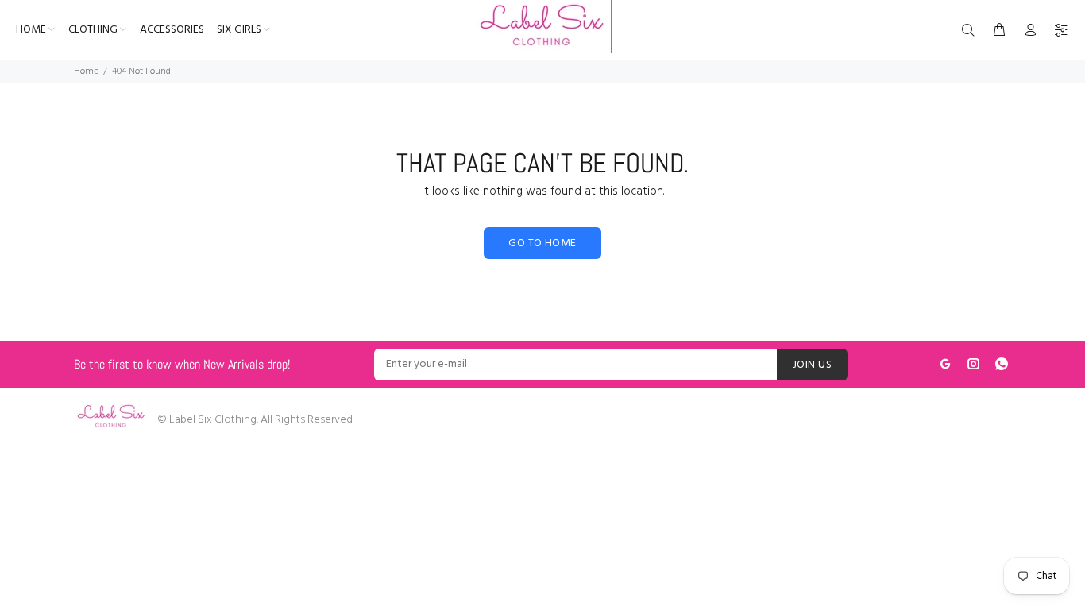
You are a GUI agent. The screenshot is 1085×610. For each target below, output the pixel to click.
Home (86, 71)
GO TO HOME (542, 243)
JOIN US (812, 365)
